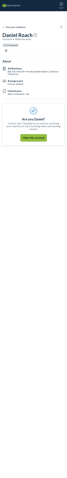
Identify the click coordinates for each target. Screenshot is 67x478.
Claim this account (33, 137)
